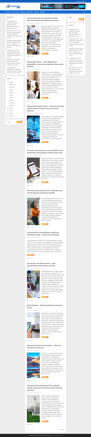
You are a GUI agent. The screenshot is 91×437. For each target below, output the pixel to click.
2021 (10, 116)
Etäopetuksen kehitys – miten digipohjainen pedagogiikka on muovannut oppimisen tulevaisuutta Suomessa (45, 64)
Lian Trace (41, 23)
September (11, 84)
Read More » (45, 54)
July (10, 89)
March (10, 100)
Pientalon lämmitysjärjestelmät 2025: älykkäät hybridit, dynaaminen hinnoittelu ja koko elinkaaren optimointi (44, 388)
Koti (12, 12)
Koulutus (17, 12)
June (10, 92)
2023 (10, 110)
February (11, 102)
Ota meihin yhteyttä (81, 1)
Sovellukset (30, 12)
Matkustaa (23, 12)
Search (70, 17)
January (11, 105)
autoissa (8, 12)
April (10, 97)
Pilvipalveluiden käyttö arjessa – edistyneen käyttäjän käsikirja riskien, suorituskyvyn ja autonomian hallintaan (45, 108)
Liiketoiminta (31, 56)
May (10, 95)
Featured (30, 424)
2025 (10, 82)
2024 (10, 108)
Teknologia (31, 145)
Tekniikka (36, 12)
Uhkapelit (42, 12)
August (11, 87)
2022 (10, 113)
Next (62, 429)
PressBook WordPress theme (57, 435)
